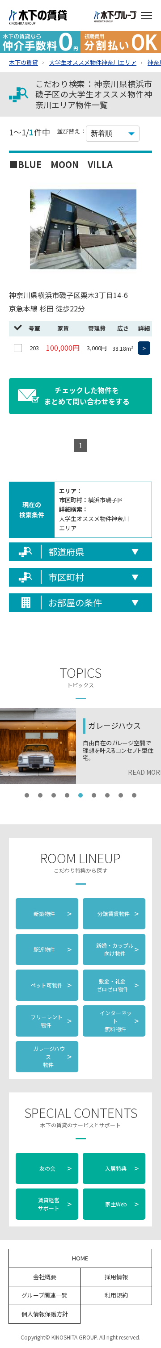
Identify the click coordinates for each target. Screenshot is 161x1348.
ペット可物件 (50, 985)
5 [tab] (80, 795)
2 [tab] (40, 795)
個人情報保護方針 (44, 1314)
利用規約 (116, 1295)
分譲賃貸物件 (117, 913)
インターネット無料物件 (118, 1021)
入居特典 (122, 1168)
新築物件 (53, 913)
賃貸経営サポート (55, 1204)
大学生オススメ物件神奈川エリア (92, 62)
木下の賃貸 (23, 62)
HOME (80, 1258)
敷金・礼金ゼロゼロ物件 (117, 985)
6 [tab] (94, 795)
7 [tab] (107, 795)
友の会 (55, 1168)
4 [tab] (67, 795)
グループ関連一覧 (44, 1295)
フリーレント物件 (50, 1021)
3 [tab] (53, 795)
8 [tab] (121, 795)
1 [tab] (27, 795)
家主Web (122, 1203)
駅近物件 (53, 949)
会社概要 (44, 1276)
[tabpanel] (80, 746)
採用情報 (116, 1276)
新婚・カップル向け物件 (117, 949)
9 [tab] (134, 795)
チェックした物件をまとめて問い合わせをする (87, 396)
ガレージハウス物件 (52, 1056)
